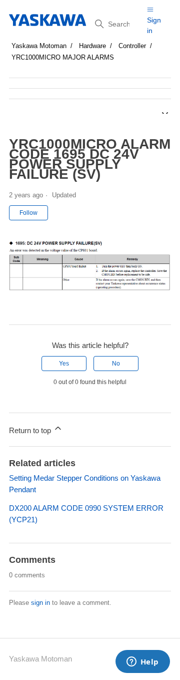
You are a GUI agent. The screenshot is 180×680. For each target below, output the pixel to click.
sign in (40, 602)
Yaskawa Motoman (39, 46)
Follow (29, 212)
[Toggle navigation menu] (150, 9)
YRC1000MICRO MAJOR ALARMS (63, 57)
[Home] (48, 20)
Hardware (92, 46)
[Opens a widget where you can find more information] (142, 662)
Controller (132, 46)
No (116, 363)
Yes (64, 363)
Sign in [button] (154, 25)
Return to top (31, 430)
